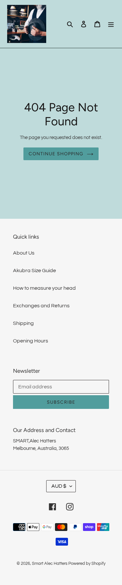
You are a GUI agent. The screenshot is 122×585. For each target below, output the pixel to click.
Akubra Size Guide (34, 270)
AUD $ (58, 486)
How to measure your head (44, 288)
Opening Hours (30, 340)
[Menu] (111, 24)
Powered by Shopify (86, 563)
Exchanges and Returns (41, 305)
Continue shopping (56, 154)
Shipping (23, 323)
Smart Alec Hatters (49, 563)
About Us (23, 253)
